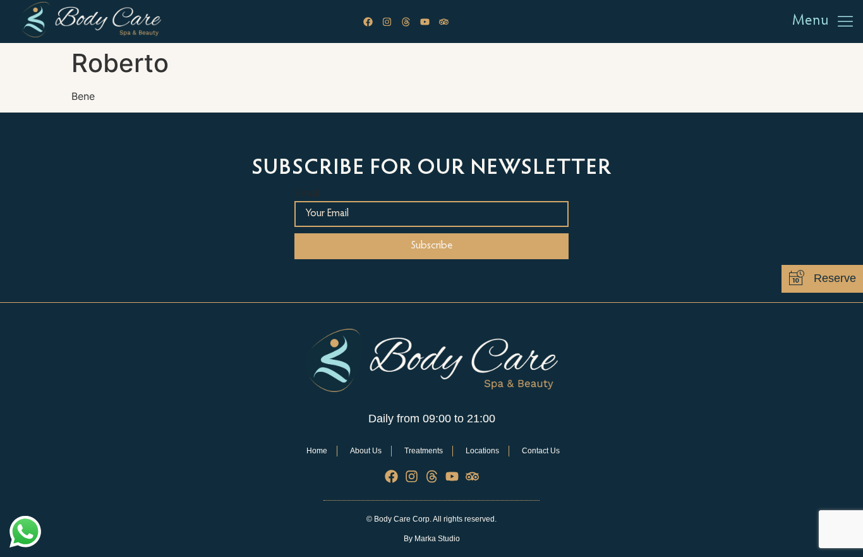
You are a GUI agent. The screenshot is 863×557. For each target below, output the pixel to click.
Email (307, 192)
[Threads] (406, 22)
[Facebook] (368, 22)
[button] (845, 22)
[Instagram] (387, 22)
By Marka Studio (432, 538)
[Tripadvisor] (444, 22)
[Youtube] (425, 22)
